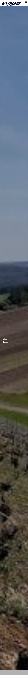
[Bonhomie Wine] (11, 4)
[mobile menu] (26, 2)
